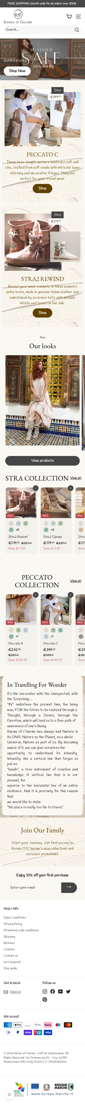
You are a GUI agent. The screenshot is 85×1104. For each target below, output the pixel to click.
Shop (43, 188)
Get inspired (12, 962)
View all (75, 478)
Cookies (9, 949)
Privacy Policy (13, 924)
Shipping (9, 937)
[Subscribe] (69, 887)
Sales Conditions (15, 918)
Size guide (10, 968)
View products (42, 460)
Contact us (11, 956)
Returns (9, 943)
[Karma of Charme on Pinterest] (44, 999)
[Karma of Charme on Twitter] (68, 991)
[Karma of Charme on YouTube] (60, 991)
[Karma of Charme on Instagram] (44, 991)
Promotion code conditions (21, 930)
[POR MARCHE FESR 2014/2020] (42, 1089)
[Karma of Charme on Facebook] (52, 991)
